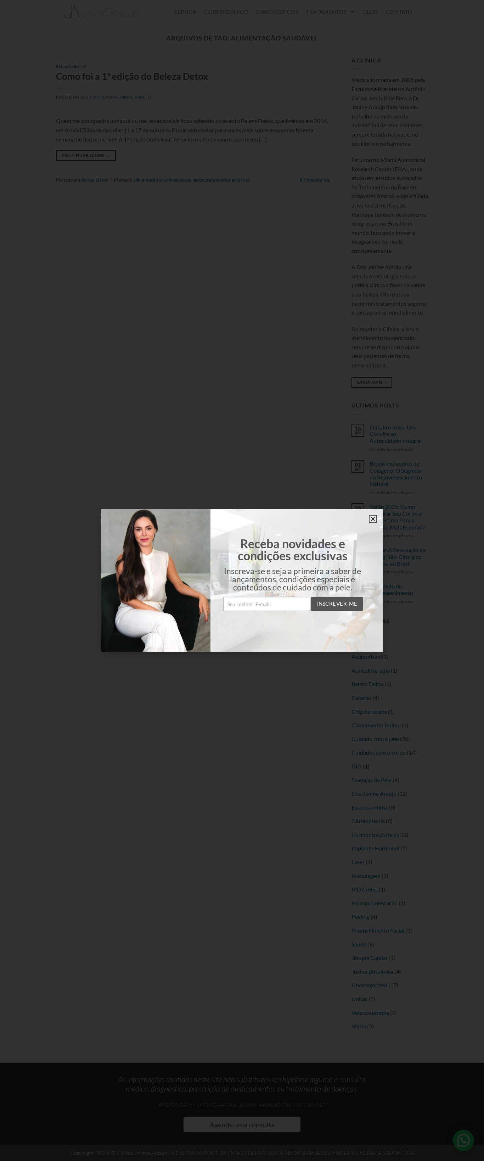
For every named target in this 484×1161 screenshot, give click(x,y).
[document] (242, 580)
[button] (373, 519)
